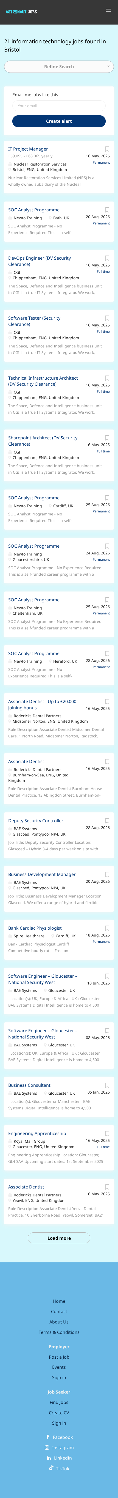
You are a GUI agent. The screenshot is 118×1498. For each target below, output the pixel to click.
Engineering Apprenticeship (37, 1133)
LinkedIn (63, 1458)
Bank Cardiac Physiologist (35, 928)
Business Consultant (29, 1085)
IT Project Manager (28, 149)
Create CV (59, 1413)
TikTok (61, 1469)
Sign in (59, 1377)
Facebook (63, 1437)
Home (59, 1301)
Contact (59, 1311)
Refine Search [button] (59, 67)
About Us (59, 1322)
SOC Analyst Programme (34, 210)
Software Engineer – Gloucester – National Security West (42, 979)
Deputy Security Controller (35, 821)
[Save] (107, 150)
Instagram (63, 1448)
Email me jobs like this (35, 95)
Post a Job (59, 1357)
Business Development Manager (42, 874)
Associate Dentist (26, 761)
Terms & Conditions (59, 1332)
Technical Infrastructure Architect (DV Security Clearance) (43, 381)
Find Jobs (59, 1402)
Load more (59, 1238)
